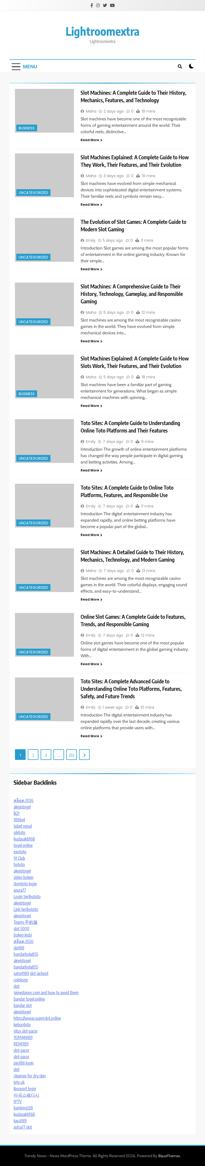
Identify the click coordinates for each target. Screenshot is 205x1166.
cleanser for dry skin (30, 1075)
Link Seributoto (26, 909)
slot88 (19, 947)
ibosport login (25, 1088)
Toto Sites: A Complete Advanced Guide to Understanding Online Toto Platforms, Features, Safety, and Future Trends (131, 688)
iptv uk (19, 1082)
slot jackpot (39, 973)
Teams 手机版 (26, 922)
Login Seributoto (27, 896)
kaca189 (20, 1120)
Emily (91, 240)
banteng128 (23, 1108)
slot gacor (21, 1050)
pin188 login (24, 1063)
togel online (23, 845)
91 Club (19, 858)
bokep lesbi (23, 935)
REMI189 (21, 1043)
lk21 (16, 813)
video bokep (23, 877)
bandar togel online (29, 999)
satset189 (21, 973)
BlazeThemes (169, 1155)
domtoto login (25, 883)
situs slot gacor (26, 1031)
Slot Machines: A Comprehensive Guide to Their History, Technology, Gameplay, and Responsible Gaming (132, 293)
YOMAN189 (23, 1037)
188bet (19, 819)
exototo (20, 851)
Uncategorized (33, 192)
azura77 (20, 890)
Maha (91, 111)
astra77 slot (23, 1127)
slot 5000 (21, 928)
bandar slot (23, 1005)
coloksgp (21, 979)
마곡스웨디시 (26, 1095)
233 (71, 755)
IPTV (18, 1101)
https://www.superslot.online (37, 1018)
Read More (90, 140)
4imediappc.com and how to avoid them (46, 992)
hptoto (19, 864)
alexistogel (22, 807)
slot (16, 986)
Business (27, 128)
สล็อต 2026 (23, 800)
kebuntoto (22, 1024)
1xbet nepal (23, 826)
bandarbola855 (26, 954)
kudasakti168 (24, 839)
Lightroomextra (103, 31)
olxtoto (19, 832)
